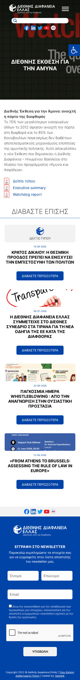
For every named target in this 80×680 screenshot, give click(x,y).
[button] (74, 50)
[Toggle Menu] (65, 9)
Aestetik (59, 675)
